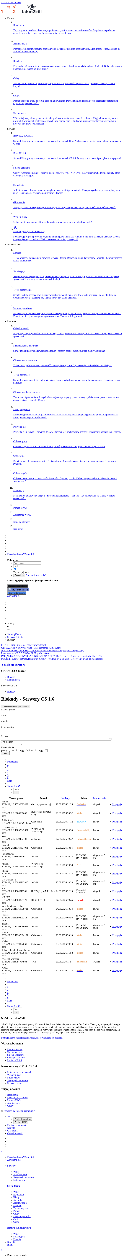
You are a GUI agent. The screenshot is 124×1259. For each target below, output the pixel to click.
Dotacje (17, 1239)
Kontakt (11, 1128)
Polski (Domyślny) (23, 1119)
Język (10, 1116)
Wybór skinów (20, 1174)
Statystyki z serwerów (17, 1080)
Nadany (66, 798)
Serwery (11, 1165)
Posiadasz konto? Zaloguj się (21, 554)
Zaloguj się (19, 575)
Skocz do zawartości (11, 2)
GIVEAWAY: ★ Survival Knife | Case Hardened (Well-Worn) (31, 648)
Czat (15, 1219)
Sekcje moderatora (13, 664)
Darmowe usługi (15, 1049)
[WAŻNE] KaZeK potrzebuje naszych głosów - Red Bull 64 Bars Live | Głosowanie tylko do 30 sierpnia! (52, 658)
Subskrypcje (19, 1236)
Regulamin (12, 1095)
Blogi (10, 1245)
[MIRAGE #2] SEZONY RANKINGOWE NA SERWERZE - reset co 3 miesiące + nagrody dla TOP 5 (51, 656)
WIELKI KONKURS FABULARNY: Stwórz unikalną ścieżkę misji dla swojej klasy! (42, 650)
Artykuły (17, 1200)
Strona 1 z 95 (14, 786)
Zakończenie (99, 798)
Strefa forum (13, 1186)
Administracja (14, 1103)
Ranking (17, 1205)
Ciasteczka (12, 1130)
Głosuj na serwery (16, 1057)
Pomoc (16, 1211)
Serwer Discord (14, 1083)
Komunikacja (13, 679)
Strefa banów (13, 1077)
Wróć (15, 1171)
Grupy (10, 1105)
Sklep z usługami (15, 1055)
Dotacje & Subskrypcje (19, 1228)
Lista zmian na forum (17, 1097)
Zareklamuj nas (14, 1052)
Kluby (16, 1197)
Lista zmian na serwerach (19, 1072)
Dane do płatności (22, 1216)
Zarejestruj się (14, 596)
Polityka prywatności (17, 1125)
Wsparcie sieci (14, 1075)
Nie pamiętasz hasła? (36, 575)
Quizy (16, 1222)
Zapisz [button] (5, 753)
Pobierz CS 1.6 (14, 1060)
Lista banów (19, 1180)
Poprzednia (12, 761)
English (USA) (21, 1122)
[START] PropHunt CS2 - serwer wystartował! (23, 645)
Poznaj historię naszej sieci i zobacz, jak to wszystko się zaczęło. (32, 1037)
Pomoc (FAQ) (14, 1100)
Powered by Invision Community (19, 1111)
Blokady (11, 677)
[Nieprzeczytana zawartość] (8, 535)
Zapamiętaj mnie (21, 572)
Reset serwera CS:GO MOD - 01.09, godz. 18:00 (25, 653)
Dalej (9, 781)
